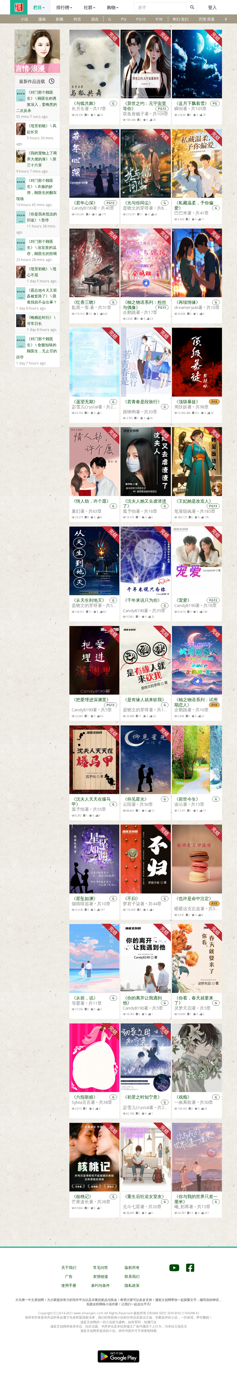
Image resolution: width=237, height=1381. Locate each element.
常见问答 (100, 1267)
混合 (95, 19)
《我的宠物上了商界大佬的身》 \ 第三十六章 (42, 159)
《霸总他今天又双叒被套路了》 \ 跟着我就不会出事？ (42, 296)
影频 (59, 19)
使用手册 (68, 1285)
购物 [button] (111, 7)
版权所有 (132, 1267)
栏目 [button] (37, 7)
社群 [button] (88, 7)
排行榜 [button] (62, 7)
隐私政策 (132, 1285)
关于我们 (68, 1267)
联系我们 (132, 1276)
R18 (159, 19)
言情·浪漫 (206, 19)
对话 (77, 19)
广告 (69, 1276)
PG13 (141, 19)
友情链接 (100, 1276)
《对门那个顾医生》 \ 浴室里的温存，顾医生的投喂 (42, 247)
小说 (24, 19)
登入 (212, 7)
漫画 (42, 19)
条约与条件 (100, 1285)
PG (123, 19)
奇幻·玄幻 (180, 19)
